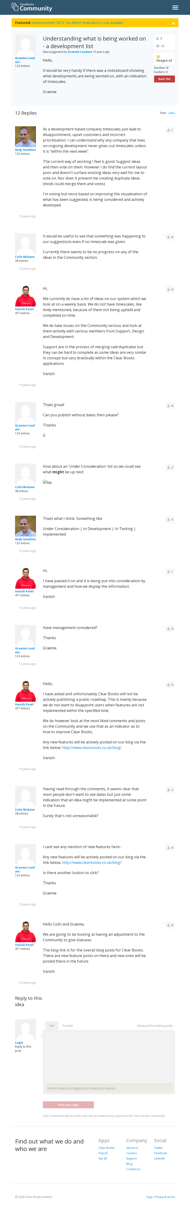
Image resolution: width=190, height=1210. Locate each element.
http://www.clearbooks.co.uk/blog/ (92, 747)
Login (19, 1043)
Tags (149, 1197)
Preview (68, 1026)
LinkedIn (159, 1158)
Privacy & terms (165, 1197)
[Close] (173, 23)
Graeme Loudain (80, 52)
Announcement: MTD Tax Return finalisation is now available (77, 22)
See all (102, 1158)
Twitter (158, 1148)
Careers (131, 1153)
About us (132, 1148)
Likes (171, 113)
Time (163, 113)
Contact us (133, 1169)
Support (131, 1158)
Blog (129, 1164)
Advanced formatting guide (155, 1026)
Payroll (103, 1153)
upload (110, 1088)
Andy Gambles (25, 150)
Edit (51, 1026)
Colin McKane (25, 257)
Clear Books (106, 1148)
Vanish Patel (24, 309)
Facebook (160, 1153)
